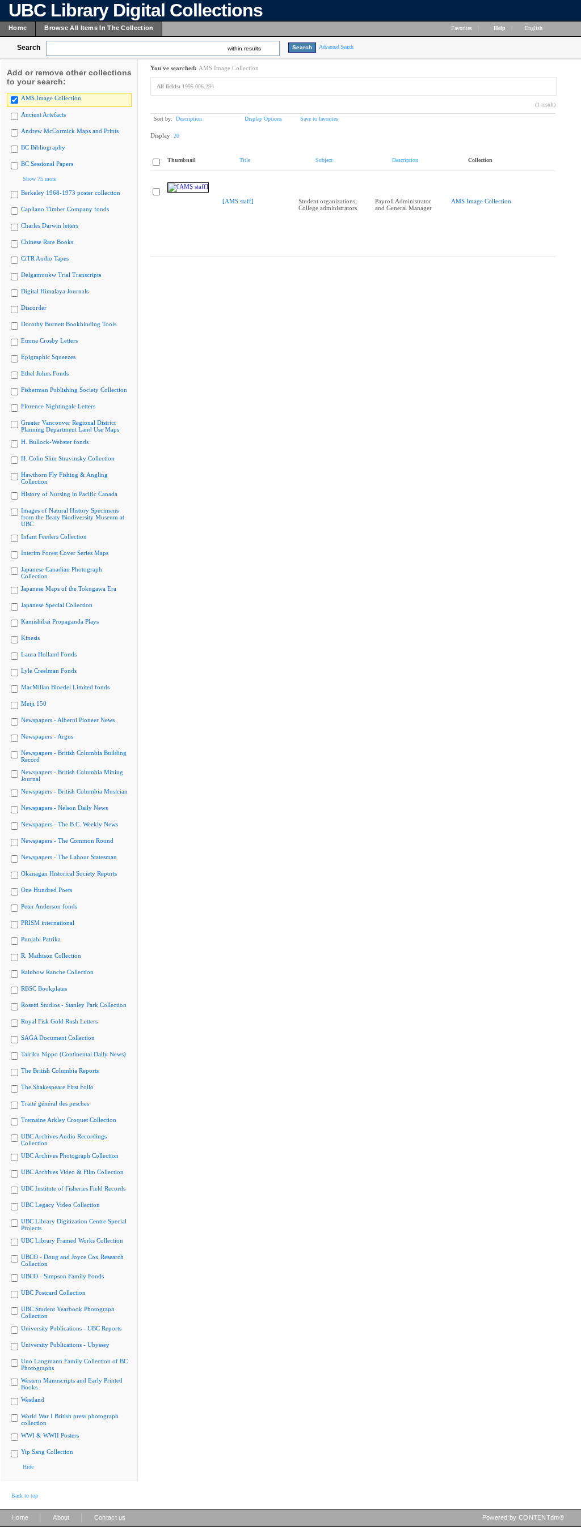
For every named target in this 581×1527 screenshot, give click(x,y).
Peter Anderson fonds (49, 906)
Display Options (263, 119)
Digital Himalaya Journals (55, 291)
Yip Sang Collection (47, 1451)
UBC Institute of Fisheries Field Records (73, 1188)
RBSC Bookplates (44, 988)
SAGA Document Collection (58, 1037)
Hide (28, 1467)
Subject (323, 160)
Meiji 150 (34, 703)
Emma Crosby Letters (49, 340)
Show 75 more (39, 179)
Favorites (461, 28)
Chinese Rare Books (47, 241)
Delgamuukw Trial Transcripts (61, 274)
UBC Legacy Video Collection (60, 1204)
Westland (32, 1399)
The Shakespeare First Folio (57, 1087)
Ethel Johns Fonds (45, 373)
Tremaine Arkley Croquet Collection (68, 1119)
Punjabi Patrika (41, 939)
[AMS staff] (238, 201)
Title (244, 160)
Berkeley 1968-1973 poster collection (70, 192)
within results (244, 48)
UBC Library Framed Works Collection (72, 1240)
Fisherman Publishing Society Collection (74, 389)
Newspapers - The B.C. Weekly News (69, 824)
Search (28, 48)
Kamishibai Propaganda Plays (60, 621)
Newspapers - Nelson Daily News (64, 807)
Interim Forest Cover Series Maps (64, 552)
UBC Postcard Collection (53, 1292)
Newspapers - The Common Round (67, 840)
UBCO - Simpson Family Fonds (62, 1276)
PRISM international (47, 922)
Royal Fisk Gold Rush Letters (59, 1021)
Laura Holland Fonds (49, 654)
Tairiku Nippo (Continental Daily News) (73, 1054)
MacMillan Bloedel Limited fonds (65, 687)
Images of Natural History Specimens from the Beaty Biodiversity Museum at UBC (72, 517)
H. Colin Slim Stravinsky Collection (68, 458)
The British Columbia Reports (60, 1070)
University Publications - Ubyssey (65, 1344)
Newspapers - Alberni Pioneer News (68, 719)
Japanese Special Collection (56, 605)
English (534, 28)
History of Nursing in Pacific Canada (69, 493)
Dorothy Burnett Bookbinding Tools (68, 324)
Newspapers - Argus (47, 736)
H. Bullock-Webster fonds (55, 441)
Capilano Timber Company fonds (65, 209)
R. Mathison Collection (51, 955)
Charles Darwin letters (49, 225)
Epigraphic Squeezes (48, 356)
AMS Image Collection (51, 98)
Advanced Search (336, 47)
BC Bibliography (43, 147)
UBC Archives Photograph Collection (70, 1155)
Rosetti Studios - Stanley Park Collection (74, 1004)
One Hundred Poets (46, 889)
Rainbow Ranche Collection (57, 972)
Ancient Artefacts (43, 114)
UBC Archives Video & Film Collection (72, 1171)
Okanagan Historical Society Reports (69, 873)
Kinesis (30, 637)
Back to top (24, 1495)
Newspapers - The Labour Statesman (69, 857)
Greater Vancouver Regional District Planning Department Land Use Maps (70, 426)
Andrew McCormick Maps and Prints (70, 130)
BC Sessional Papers (47, 163)
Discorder (34, 307)
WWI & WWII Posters (50, 1435)
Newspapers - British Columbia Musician (74, 791)
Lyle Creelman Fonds (49, 670)
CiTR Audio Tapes (45, 258)
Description (189, 119)
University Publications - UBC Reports (71, 1328)
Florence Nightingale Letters (58, 406)
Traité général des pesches (55, 1103)
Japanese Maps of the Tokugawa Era (68, 588)
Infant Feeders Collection (54, 536)
